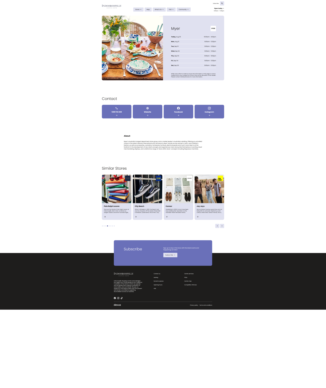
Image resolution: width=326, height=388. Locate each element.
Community (184, 9)
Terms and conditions (205, 305)
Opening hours (158, 285)
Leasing (156, 277)
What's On (159, 9)
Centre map (187, 281)
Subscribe (216, 3)
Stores (138, 9)
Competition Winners (190, 285)
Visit (171, 9)
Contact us (157, 274)
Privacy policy (194, 305)
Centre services (189, 274)
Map (148, 9)
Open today (219, 8)
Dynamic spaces (159, 281)
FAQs (185, 277)
